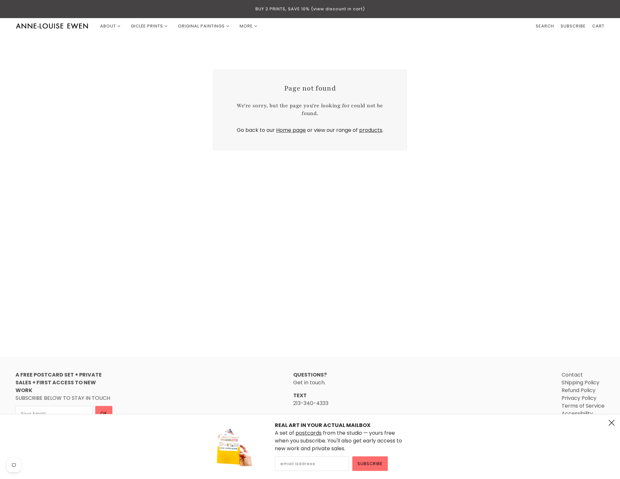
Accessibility (577, 413)
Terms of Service (583, 406)
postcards (308, 433)
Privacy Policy (579, 398)
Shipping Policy (580, 382)
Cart (598, 26)
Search (545, 26)
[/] (52, 26)
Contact (572, 374)
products (370, 130)
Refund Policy (578, 390)
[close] (611, 423)
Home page (291, 130)
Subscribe (370, 464)
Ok (103, 413)
